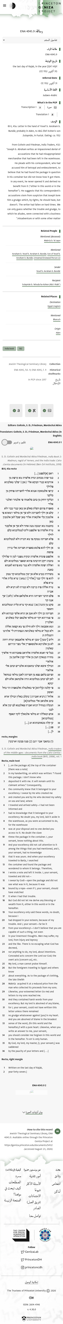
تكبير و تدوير (19, 442)
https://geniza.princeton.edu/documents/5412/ (29, 1145)
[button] (50, 8)
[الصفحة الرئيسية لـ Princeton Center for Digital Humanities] (20, 1235)
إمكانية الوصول (31, 1282)
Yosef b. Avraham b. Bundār (48, 271)
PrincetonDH (33, 1259)
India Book (9, 348)
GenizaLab (31, 1252)
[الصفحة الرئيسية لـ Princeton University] (31, 1318)
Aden (58, 332)
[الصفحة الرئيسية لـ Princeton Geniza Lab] (42, 1235)
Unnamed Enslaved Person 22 (47, 258)
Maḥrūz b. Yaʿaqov (52, 240)
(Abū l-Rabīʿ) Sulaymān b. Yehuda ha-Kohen (41, 284)
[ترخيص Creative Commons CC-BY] (31, 1298)
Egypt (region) (54, 306)
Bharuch (56, 319)
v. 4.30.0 (31, 1309)
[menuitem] (57, 1176)
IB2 (20, 348)
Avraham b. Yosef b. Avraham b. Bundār (29, 254)
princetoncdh (33, 1267)
